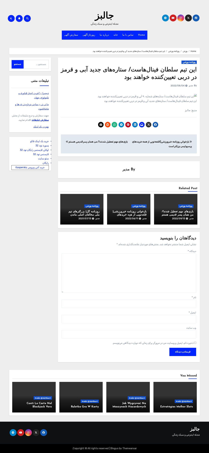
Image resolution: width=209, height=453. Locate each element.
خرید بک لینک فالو (39, 141)
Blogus (114, 448)
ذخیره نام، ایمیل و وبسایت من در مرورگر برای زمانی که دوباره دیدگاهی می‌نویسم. (153, 343)
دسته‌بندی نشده (184, 401)
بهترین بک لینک (41, 126)
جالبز (104, 16)
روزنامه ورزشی (189, 62)
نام (194, 297)
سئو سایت (43, 158)
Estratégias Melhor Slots (176, 406)
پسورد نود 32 (42, 145)
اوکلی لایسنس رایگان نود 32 (34, 150)
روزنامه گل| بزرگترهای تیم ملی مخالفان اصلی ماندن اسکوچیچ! (84, 215)
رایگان (46, 163)
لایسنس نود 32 (41, 154)
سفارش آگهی (71, 35)
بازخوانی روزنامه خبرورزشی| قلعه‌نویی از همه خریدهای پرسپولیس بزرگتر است (130, 215)
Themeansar (129, 448)
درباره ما (104, 35)
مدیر (191, 85)
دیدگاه (192, 251)
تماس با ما (127, 35)
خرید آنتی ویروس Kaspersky (30, 167)
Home (141, 35)
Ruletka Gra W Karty (85, 406)
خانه (116, 35)
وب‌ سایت (191, 327)
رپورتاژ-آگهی (89, 35)
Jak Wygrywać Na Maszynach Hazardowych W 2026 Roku (129, 406)
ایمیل (192, 312)
